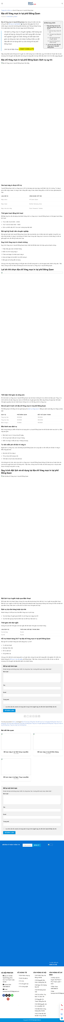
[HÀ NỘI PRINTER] (32, 3)
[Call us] (12, 995)
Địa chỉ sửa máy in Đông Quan (28, 721)
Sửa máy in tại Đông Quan (26, 723)
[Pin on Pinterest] (36, 716)
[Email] (62, 1009)
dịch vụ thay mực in (33, 409)
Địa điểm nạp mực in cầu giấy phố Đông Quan (46, 721)
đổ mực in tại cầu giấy (16, 659)
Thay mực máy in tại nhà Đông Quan (18, 725)
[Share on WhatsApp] (25, 716)
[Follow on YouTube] (8, 999)
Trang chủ (4, 10)
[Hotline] (62, 1005)
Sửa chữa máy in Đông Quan (13, 723)
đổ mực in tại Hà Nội (14, 24)
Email (4, 692)
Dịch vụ (10, 10)
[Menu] (2, 3)
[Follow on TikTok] (6, 995)
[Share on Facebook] (27, 716)
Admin (15, 16)
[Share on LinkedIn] (39, 716)
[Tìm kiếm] (62, 3)
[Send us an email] (9, 995)
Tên (4, 685)
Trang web (6, 699)
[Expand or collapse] (61, 23)
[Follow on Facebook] (3, 995)
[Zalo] (62, 1014)
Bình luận (6, 671)
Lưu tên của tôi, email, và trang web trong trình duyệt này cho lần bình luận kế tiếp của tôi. (31, 706)
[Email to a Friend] (33, 716)
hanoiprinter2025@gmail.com (11, 991)
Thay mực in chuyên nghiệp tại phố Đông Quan (42, 723)
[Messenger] (62, 1018)
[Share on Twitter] (30, 716)
